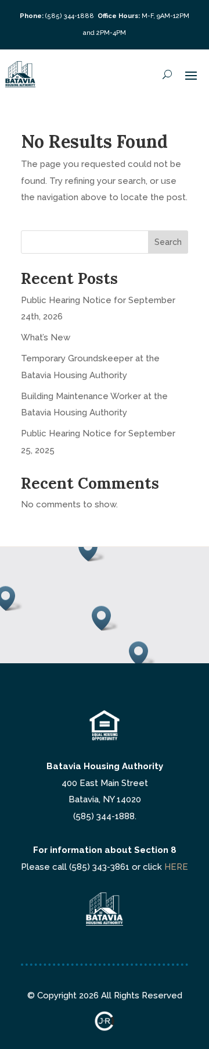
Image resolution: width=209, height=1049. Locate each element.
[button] (105, 618)
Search (168, 242)
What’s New (45, 337)
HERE (176, 867)
